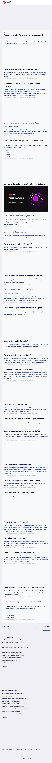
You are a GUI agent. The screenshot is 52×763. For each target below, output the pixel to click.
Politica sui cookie (21, 749)
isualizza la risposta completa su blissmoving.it (28, 78)
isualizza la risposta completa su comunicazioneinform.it (29, 498)
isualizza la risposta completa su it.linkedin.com (28, 97)
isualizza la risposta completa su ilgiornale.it (27, 239)
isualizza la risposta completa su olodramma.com (28, 475)
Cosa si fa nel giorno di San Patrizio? (11, 650)
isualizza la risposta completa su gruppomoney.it (28, 135)
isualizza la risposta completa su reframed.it (27, 251)
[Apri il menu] (49, 3)
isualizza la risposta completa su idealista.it (27, 158)
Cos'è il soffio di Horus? (8, 696)
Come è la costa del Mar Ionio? (9, 660)
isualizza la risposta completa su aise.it (26, 316)
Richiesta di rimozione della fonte (11, 45)
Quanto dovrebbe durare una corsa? (11, 711)
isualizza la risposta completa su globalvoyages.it (28, 364)
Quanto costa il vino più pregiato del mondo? (13, 706)
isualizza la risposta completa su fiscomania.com (28, 596)
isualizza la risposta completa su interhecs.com (28, 284)
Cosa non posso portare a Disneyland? (11, 657)
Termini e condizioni (32, 749)
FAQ (4, 32)
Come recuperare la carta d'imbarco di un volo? (14, 708)
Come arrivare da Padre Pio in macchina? (12, 652)
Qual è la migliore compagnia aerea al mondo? (13, 640)
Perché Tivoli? (5, 627)
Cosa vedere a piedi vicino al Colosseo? (12, 693)
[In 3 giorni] (7, 3)
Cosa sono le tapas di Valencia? (10, 642)
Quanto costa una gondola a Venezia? (11, 714)
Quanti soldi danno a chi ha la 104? (10, 703)
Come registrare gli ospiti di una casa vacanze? (14, 698)
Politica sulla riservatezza (8, 749)
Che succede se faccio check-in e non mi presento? (15, 647)
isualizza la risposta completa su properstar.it (27, 302)
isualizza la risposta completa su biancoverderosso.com (29, 350)
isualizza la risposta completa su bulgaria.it (27, 380)
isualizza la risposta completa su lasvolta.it (27, 226)
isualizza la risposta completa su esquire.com (27, 440)
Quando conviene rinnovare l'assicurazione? (13, 655)
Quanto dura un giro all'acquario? (10, 662)
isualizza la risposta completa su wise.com (27, 45)
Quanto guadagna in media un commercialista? (42, 628)
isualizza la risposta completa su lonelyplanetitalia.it (29, 547)
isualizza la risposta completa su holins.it (26, 533)
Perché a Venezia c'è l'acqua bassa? (11, 701)
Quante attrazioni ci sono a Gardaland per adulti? (14, 645)
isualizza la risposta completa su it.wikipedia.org (28, 413)
